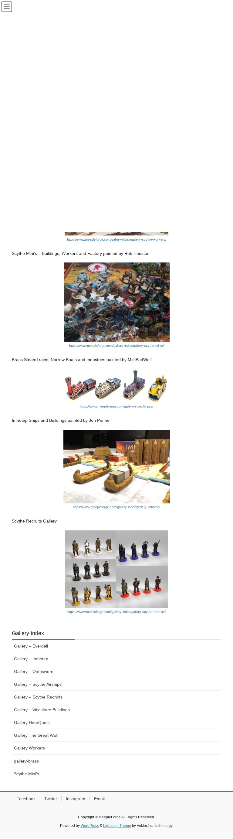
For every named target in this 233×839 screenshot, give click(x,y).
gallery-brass (26, 761)
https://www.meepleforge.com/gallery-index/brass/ (116, 406)
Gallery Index (28, 633)
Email (99, 798)
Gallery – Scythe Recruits (38, 697)
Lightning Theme (117, 826)
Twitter (50, 798)
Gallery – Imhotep (31, 658)
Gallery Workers (29, 748)
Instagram (75, 798)
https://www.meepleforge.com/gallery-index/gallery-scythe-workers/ (116, 239)
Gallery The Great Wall (36, 735)
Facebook (25, 798)
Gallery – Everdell (31, 646)
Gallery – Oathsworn (33, 671)
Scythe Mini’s (26, 773)
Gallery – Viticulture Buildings (42, 709)
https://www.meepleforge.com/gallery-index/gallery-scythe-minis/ (116, 345)
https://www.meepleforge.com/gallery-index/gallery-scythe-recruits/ (116, 612)
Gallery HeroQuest (32, 722)
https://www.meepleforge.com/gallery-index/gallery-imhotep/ (116, 507)
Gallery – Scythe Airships (38, 684)
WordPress (90, 826)
